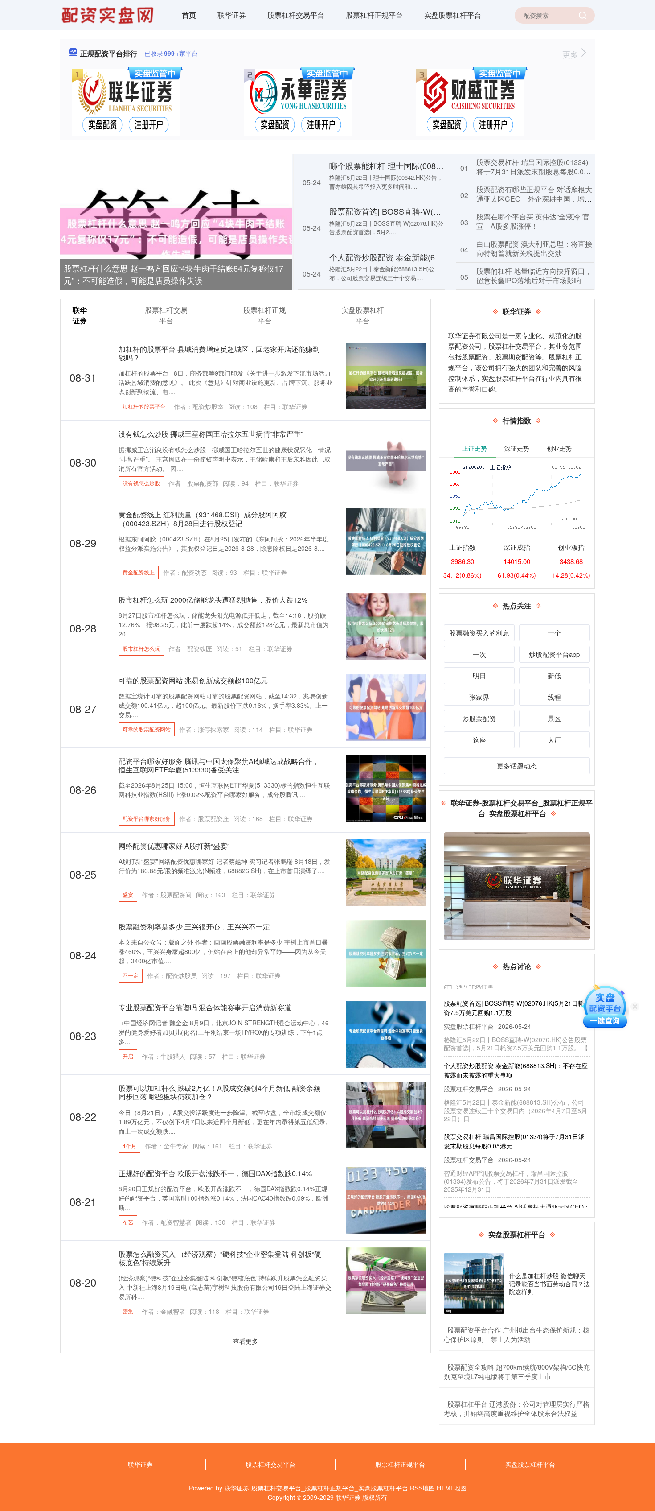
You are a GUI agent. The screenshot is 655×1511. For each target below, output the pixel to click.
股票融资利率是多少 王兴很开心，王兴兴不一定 (194, 926)
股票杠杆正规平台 (374, 15)
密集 (128, 1311)
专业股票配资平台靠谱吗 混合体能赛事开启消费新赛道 (205, 1007)
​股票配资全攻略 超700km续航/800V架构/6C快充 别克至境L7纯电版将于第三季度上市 (517, 1371)
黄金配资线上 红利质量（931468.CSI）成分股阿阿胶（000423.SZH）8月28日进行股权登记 (203, 518)
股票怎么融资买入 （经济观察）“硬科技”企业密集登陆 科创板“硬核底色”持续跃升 (220, 1258)
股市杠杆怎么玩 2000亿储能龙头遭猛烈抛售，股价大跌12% (213, 599)
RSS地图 (422, 1487)
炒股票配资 (479, 718)
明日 (479, 675)
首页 (189, 15)
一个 (554, 632)
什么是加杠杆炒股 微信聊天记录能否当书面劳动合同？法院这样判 (549, 1283)
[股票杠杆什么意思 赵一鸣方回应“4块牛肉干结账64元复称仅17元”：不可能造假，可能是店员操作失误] (176, 230)
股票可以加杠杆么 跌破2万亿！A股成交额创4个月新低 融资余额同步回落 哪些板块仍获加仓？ (219, 1092)
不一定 (131, 975)
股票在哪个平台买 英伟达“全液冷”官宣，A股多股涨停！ (533, 221)
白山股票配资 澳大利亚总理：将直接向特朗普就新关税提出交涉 (534, 248)
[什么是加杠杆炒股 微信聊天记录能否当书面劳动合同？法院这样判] (474, 1283)
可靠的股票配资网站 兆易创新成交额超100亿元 (193, 680)
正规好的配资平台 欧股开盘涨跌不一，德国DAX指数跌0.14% (215, 1173)
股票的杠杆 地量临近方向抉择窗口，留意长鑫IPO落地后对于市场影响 (534, 275)
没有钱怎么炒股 (141, 483)
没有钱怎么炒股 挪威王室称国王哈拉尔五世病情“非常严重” (211, 434)
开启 (128, 1056)
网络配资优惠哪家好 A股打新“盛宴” (174, 846)
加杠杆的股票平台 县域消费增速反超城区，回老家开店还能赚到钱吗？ (219, 353)
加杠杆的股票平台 (144, 406)
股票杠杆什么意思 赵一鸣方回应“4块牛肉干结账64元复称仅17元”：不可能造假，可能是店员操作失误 (173, 274)
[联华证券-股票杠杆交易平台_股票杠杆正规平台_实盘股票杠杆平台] (108, 14)
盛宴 (128, 894)
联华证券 (231, 15)
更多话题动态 (517, 765)
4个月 (129, 1145)
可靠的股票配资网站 (147, 729)
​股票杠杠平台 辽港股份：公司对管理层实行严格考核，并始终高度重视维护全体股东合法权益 (517, 1408)
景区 (554, 718)
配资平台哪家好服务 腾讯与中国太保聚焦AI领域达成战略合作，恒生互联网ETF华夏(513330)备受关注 (219, 765)
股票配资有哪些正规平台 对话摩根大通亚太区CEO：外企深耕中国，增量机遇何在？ (534, 198)
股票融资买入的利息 (479, 632)
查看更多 (245, 1341)
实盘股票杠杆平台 (452, 15)
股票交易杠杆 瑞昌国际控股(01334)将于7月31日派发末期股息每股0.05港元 (532, 171)
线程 (554, 697)
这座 (479, 739)
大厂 (554, 739)
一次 (479, 654)
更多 (571, 54)
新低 (554, 675)
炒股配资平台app (554, 654)
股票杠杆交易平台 (295, 15)
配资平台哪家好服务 (147, 818)
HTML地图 (452, 1487)
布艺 (128, 1222)
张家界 (479, 697)
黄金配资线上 (139, 572)
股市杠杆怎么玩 (141, 648)
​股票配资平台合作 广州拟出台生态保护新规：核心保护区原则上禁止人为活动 (517, 1334)
